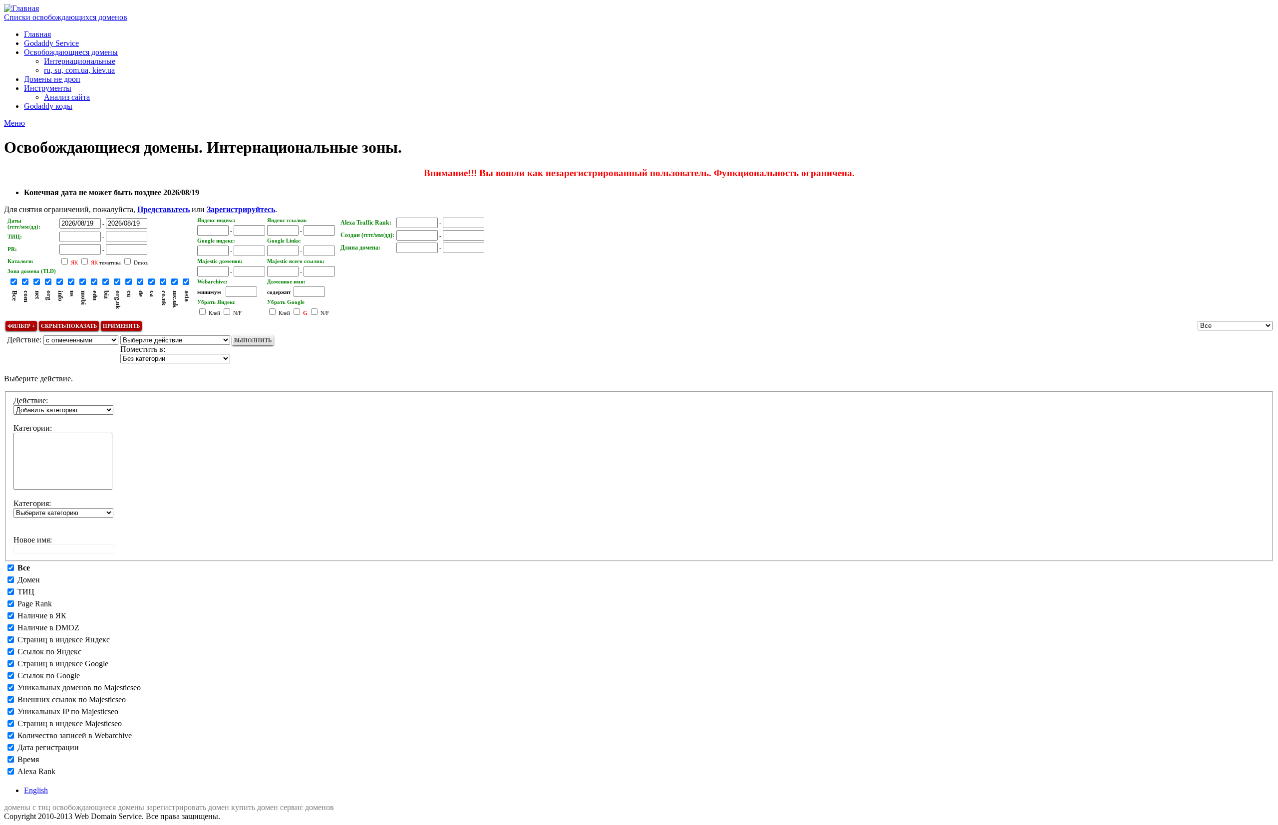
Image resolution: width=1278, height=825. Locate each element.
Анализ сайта (67, 97)
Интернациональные (79, 61)
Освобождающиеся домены (71, 52)
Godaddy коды (48, 106)
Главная (37, 34)
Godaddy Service (51, 43)
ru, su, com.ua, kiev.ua (79, 70)
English (36, 790)
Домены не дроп (52, 79)
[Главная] (21, 8)
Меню (14, 123)
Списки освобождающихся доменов (65, 17)
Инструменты (47, 88)
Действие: (30, 400)
